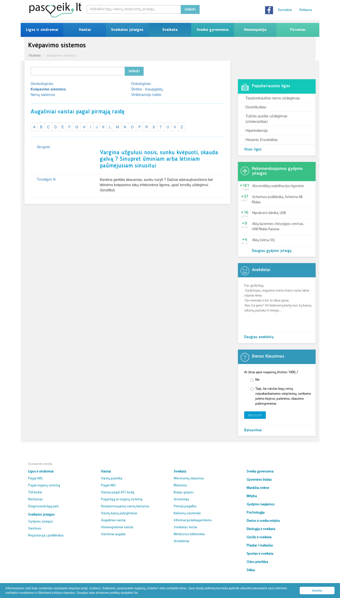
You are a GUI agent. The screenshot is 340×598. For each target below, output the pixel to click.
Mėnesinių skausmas (189, 478)
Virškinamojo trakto (146, 94)
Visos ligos (253, 149)
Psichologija (256, 513)
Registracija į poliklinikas (46, 535)
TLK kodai (35, 492)
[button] (139, 593)
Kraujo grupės (184, 492)
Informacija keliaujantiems (193, 520)
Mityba (252, 496)
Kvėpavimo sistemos (48, 88)
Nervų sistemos (43, 94)
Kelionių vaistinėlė (187, 513)
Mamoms (180, 485)
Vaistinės (35, 528)
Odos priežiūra (257, 562)
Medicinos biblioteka (189, 534)
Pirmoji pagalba (185, 506)
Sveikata (169, 30)
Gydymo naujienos (261, 504)
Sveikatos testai (185, 527)
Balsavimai (253, 430)
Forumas (298, 30)
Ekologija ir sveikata (261, 529)
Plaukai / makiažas (260, 545)
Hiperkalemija (256, 130)
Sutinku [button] (317, 590)
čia (136, 593)
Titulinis (34, 55)
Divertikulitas (255, 106)
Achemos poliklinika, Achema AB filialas (277, 199)
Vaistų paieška (111, 478)
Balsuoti (255, 415)
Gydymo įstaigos (40, 521)
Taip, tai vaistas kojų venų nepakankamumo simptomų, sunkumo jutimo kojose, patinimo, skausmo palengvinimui (283, 396)
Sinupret (43, 146)
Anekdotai (181, 541)
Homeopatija (255, 30)
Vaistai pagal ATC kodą (117, 492)
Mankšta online (258, 488)
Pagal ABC (35, 478)
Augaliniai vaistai (113, 520)
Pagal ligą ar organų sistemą (121, 499)
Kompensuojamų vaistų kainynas (125, 506)
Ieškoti (190, 9)
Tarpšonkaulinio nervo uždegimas (272, 97)
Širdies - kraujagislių (147, 88)
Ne (257, 380)
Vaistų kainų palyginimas (119, 513)
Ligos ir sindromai (42, 30)
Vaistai (85, 30)
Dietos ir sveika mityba (263, 521)
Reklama (305, 10)
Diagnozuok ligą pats (43, 506)
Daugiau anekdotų (259, 337)
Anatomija (181, 499)
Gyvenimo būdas (259, 480)
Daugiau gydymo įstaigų (271, 251)
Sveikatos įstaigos (127, 30)
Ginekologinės (42, 83)
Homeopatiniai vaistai (117, 527)
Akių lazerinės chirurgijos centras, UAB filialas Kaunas (278, 226)
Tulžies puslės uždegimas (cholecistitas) (266, 118)
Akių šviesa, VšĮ (263, 240)
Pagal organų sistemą (44, 485)
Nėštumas (35, 499)
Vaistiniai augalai (113, 534)
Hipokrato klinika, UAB (269, 213)
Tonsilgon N (46, 179)
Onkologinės (141, 83)
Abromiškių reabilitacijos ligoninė (278, 186)
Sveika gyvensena (212, 30)
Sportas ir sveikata (260, 554)
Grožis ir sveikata (259, 537)
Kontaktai (285, 10)
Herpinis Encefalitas (261, 139)
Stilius (251, 570)
